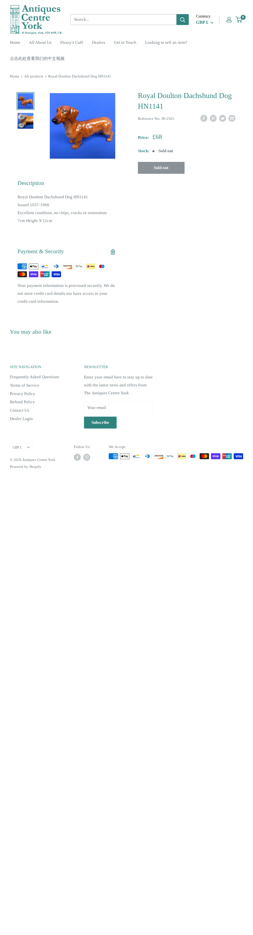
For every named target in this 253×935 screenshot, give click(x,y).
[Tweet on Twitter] (222, 118)
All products (33, 76)
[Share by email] (232, 118)
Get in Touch (125, 42)
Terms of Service (24, 385)
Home (15, 42)
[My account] (229, 19)
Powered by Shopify (25, 467)
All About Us (40, 42)
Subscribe (100, 422)
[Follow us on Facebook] (77, 457)
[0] (239, 20)
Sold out (161, 167)
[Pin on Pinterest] (213, 118)
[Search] (182, 19)
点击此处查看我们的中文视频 (37, 58)
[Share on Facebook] (203, 118)
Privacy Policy (22, 393)
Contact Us (19, 410)
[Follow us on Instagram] (86, 457)
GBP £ (17, 447)
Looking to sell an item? (166, 42)
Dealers (98, 42)
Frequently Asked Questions (34, 377)
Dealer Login (21, 418)
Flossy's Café (71, 42)
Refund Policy (22, 402)
